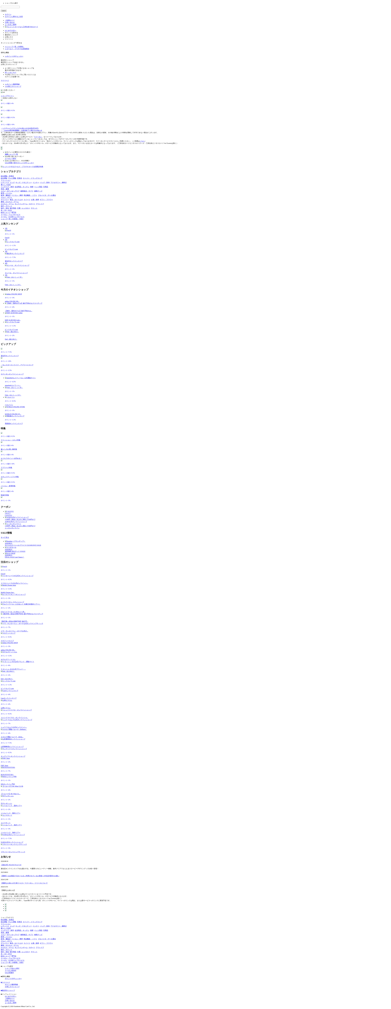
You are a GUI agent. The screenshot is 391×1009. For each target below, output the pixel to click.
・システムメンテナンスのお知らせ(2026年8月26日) (19, 128)
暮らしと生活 (6, 184)
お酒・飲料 (35, 199)
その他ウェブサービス (16, 217)
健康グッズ (38, 191)
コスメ (3, 191)
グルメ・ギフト (6, 197)
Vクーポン (38, 137)
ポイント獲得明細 (11, 984)
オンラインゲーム (21, 204)
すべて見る (5, 537)
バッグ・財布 (45, 182)
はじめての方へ (10, 30)
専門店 (13, 212)
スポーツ (32, 204)
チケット (34, 208)
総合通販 (4, 178)
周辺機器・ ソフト (30, 195)
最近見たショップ (8, 990)
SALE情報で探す (11, 163)
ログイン (8, 14)
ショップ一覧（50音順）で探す (12, 219)
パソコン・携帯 (17, 195)
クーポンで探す (10, 158)
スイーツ (27, 199)
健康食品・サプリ (26, 191)
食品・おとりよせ (16, 199)
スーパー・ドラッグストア (32, 178)
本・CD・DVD (6, 210)
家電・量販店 (6, 195)
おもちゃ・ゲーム (7, 204)
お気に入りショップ (12, 986)
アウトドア (40, 204)
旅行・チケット (6, 206)
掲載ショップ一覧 (11, 154)
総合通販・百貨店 (7, 176)
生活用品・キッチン (22, 187)
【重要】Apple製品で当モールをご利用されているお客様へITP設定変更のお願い (30, 876)
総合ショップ (6, 212)
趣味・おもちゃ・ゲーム (10, 202)
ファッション (6, 180)
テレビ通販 (12, 178)
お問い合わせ (10, 22)
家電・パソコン (6, 193)
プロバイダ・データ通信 (47, 195)
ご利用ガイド (10, 20)
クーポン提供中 (10, 970)
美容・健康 (5, 189)
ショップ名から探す (12, 968)
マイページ (5, 80)
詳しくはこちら (10, 72)
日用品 (45, 187)
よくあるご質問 (10, 24)
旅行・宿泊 (5, 208)
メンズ (12, 182)
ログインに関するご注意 (14, 16)
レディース (5, 182)
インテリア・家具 (7, 187)
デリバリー (5, 199)
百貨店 (19, 178)
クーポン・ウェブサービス (10, 214)
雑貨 (31, 187)
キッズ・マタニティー (23, 182)
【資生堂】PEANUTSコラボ (11, 865)
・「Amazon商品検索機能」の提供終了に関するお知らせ (21, 130)
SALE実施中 (9, 973)
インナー (36, 182)
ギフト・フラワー (46, 199)
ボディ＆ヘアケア (13, 191)
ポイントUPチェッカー (25, 163)
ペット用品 (38, 187)
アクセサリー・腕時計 (59, 182)
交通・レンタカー (23, 208)
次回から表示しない (10, 98)
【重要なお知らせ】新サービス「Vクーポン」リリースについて (24, 883)
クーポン (4, 217)
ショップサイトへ (7, 96)
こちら (142, 141)
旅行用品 (13, 208)
